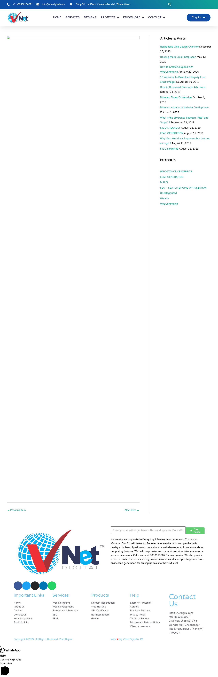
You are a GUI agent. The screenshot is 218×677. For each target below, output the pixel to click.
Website (164, 198)
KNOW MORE (132, 17)
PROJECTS (108, 17)
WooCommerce (169, 203)
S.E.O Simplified (169, 148)
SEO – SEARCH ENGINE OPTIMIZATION (183, 187)
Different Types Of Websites (176, 97)
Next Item (132, 510)
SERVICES (73, 17)
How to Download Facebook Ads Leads (182, 87)
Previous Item (16, 510)
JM (141, 639)
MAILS (164, 182)
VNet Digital (130, 639)
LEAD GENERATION (171, 133)
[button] (169, 4)
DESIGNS (90, 17)
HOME (57, 17)
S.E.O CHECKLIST (170, 127)
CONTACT (154, 17)
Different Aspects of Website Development (184, 107)
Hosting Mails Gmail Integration (178, 57)
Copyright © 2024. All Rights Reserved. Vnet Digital (43, 639)
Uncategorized (168, 193)
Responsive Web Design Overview (179, 46)
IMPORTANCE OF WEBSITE (176, 171)
